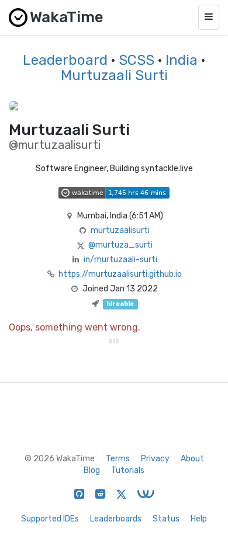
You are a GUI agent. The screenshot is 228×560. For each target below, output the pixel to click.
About (192, 459)
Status (166, 519)
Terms (118, 459)
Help (199, 519)
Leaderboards (115, 519)
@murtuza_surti (120, 245)
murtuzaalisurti (120, 230)
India (181, 60)
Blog (92, 470)
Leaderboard (65, 60)
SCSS (136, 60)
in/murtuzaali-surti (120, 260)
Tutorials (127, 470)
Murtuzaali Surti (114, 75)
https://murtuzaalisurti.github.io (120, 274)
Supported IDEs (50, 519)
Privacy (155, 459)
